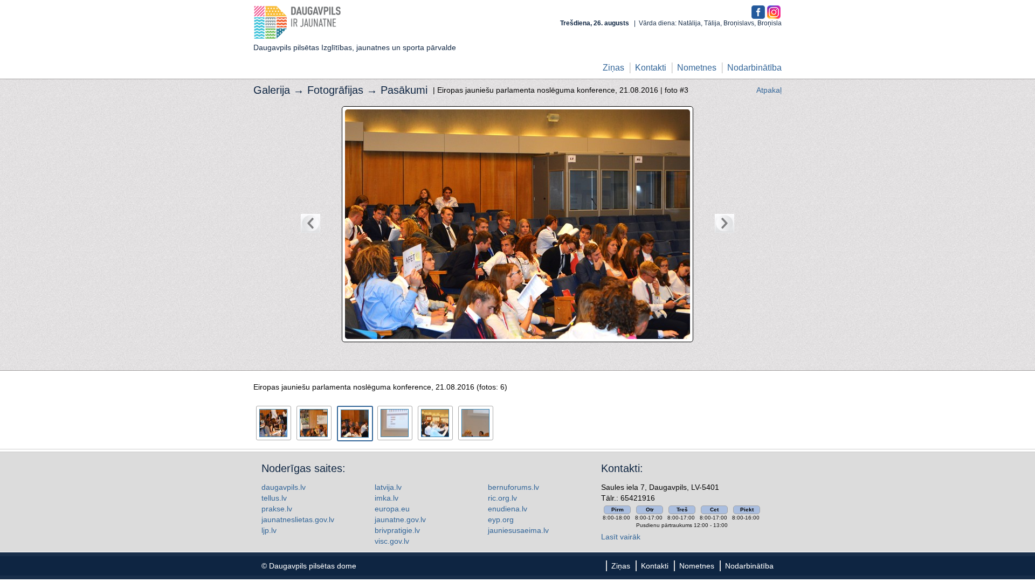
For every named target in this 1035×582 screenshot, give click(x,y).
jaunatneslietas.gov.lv (297, 519)
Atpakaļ (769, 90)
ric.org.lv (502, 498)
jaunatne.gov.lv (400, 519)
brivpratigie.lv (397, 530)
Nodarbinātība (754, 67)
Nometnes (696, 67)
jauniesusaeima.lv (518, 530)
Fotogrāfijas (335, 90)
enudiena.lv (507, 508)
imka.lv (386, 498)
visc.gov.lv (392, 541)
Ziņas (613, 67)
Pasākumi (404, 90)
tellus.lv (274, 498)
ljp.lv (269, 530)
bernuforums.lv (513, 487)
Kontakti (650, 67)
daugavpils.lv (283, 487)
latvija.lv (388, 487)
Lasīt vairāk (620, 536)
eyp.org (501, 519)
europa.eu (392, 508)
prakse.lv (276, 508)
